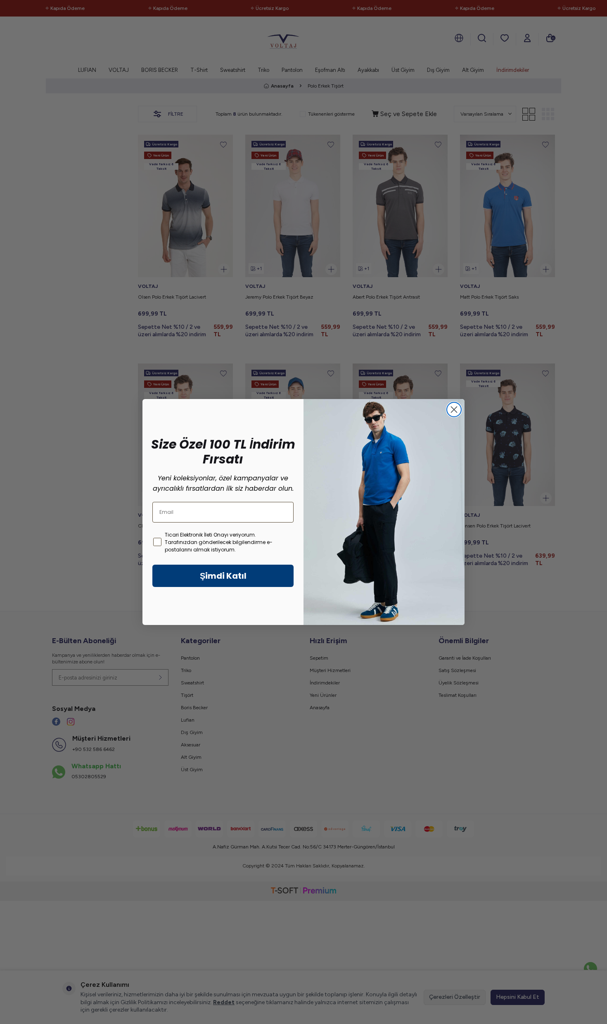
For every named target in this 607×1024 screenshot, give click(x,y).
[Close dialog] (454, 409)
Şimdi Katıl (223, 576)
